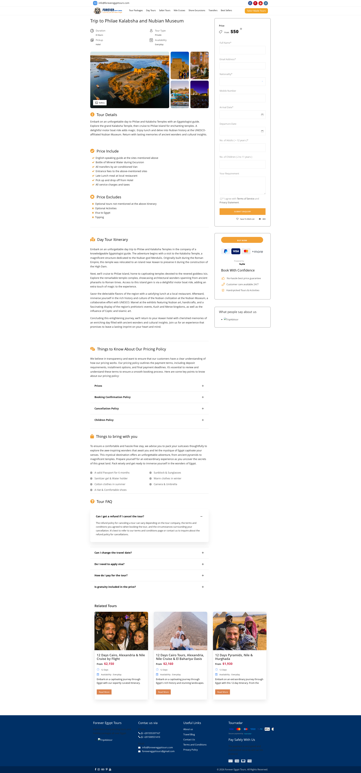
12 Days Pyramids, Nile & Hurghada (234, 657)
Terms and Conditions (195, 744)
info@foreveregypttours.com (114, 3)
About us (188, 729)
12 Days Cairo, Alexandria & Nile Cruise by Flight (121, 657)
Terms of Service (245, 198)
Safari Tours (164, 10)
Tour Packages (136, 10)
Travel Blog (189, 734)
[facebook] (250, 3)
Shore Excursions (197, 10)
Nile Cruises (179, 10)
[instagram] (266, 3)
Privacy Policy (190, 749)
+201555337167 (152, 733)
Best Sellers (226, 10)
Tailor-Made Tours (256, 10)
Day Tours (151, 10)
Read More (104, 692)
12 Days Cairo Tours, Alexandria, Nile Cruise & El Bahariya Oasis (180, 657)
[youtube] (260, 3)
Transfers (213, 10)
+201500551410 (152, 737)
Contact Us (189, 739)
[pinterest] (255, 3)
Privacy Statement (229, 202)
